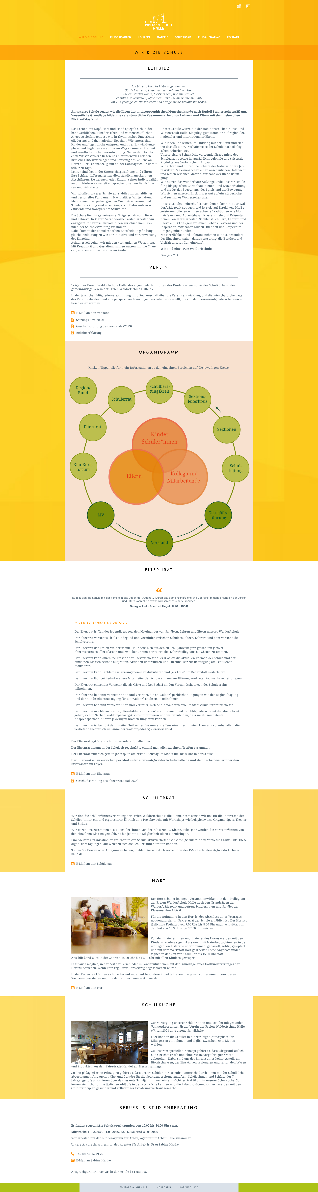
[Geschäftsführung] (218, 515)
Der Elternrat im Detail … (104, 623)
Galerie (162, 37)
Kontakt (233, 37)
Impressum (163, 1187)
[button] (91, 37)
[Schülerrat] (121, 400)
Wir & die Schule (91, 37)
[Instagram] (248, 6)
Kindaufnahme (209, 37)
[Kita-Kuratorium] (83, 467)
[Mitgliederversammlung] (101, 516)
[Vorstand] (160, 543)
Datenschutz (189, 1187)
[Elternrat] (93, 427)
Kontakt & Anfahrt (134, 1187)
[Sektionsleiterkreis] (197, 399)
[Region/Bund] (83, 390)
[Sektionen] (226, 429)
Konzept (144, 37)
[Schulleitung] (236, 469)
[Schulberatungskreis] (160, 390)
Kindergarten (120, 37)
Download (183, 37)
